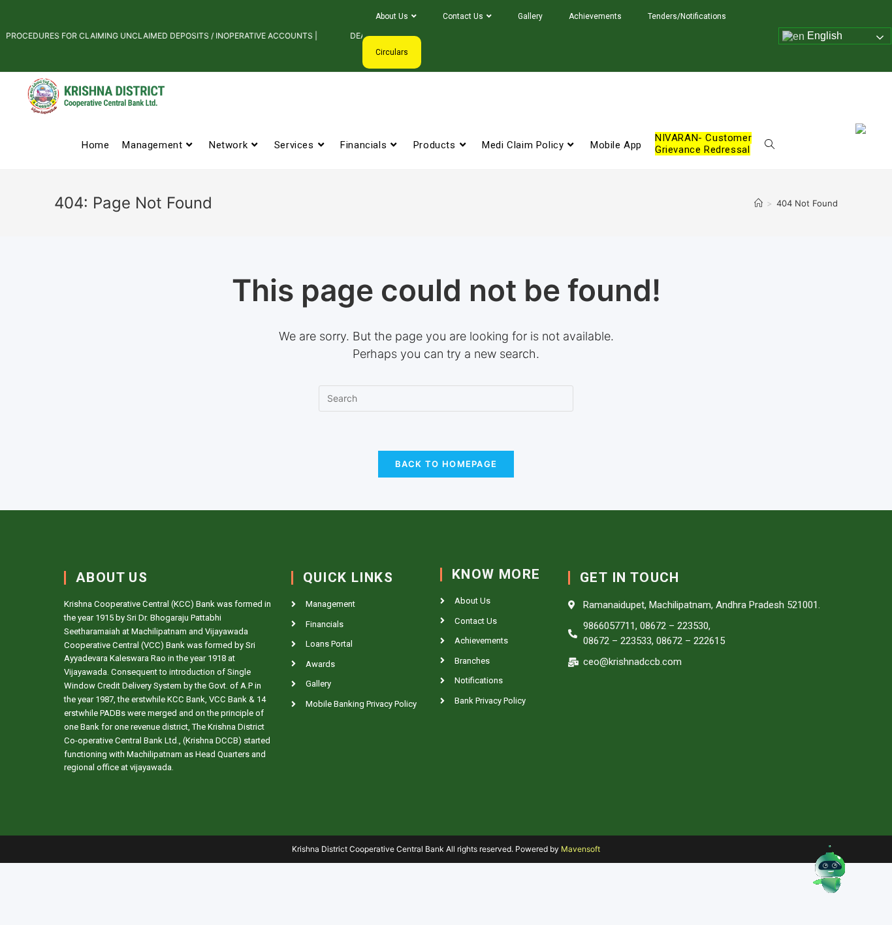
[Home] (758, 203)
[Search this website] (446, 397)
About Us (391, 16)
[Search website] (769, 145)
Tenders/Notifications (687, 16)
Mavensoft (580, 849)
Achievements (595, 16)
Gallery (530, 16)
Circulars (391, 52)
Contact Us (463, 16)
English (823, 35)
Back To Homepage (446, 464)
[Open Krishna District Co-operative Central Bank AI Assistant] (827, 870)
